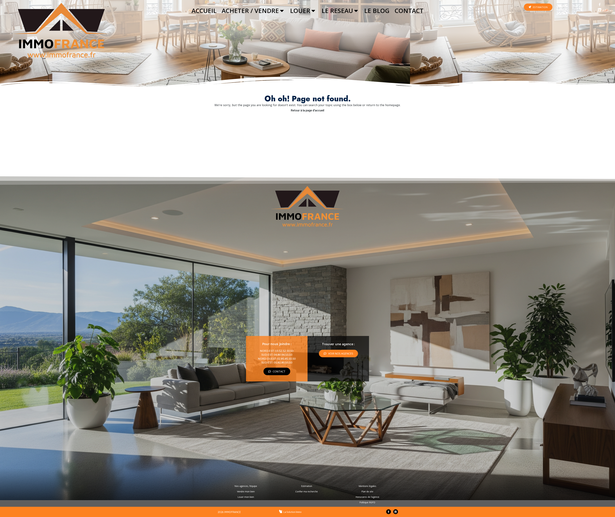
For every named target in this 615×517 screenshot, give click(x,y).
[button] (538, 7)
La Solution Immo (292, 512)
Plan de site (367, 491)
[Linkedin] (599, 10)
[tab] (204, 10)
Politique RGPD (367, 502)
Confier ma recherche (306, 491)
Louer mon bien (246, 496)
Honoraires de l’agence (367, 496)
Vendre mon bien (246, 491)
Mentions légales (367, 486)
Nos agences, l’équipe (245, 486)
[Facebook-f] (388, 511)
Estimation (306, 486)
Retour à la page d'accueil (307, 110)
